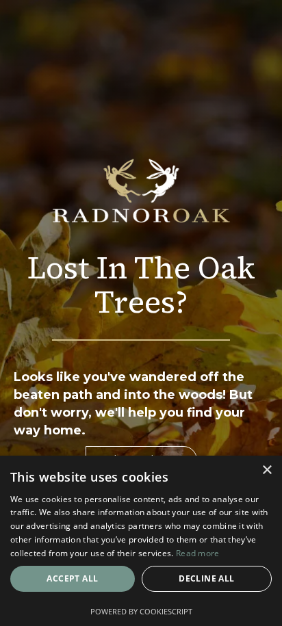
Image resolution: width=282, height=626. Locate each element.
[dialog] (141, 541)
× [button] (266, 470)
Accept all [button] (72, 578)
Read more (198, 553)
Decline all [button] (206, 578)
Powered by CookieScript (141, 611)
